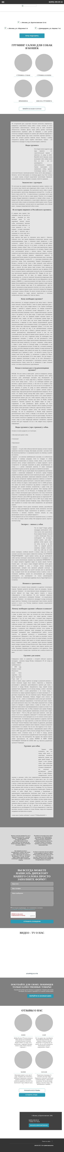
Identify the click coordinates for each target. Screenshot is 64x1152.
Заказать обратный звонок (39, 1125)
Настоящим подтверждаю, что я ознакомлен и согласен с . (27, 908)
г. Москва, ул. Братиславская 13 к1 (33, 22)
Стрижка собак (23, 75)
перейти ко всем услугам (32, 109)
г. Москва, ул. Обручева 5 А (17, 28)
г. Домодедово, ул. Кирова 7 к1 (49, 28)
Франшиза (23, 101)
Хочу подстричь (32, 36)
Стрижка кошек (44, 75)
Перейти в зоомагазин (40, 996)
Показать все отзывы (32, 1090)
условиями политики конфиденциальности (23, 909)
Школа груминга (44, 101)
